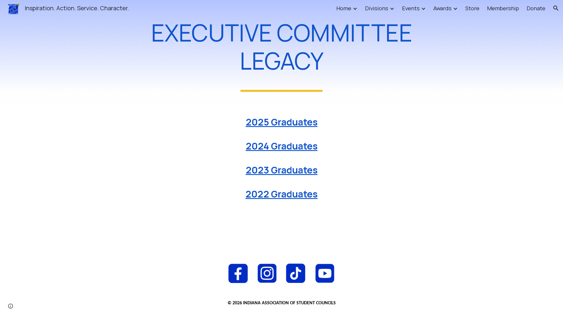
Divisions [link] (376, 8)
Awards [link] (442, 8)
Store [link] (472, 8)
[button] (556, 8)
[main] (281, 52)
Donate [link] (536, 8)
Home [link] (343, 8)
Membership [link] (503, 8)
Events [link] (411, 8)
